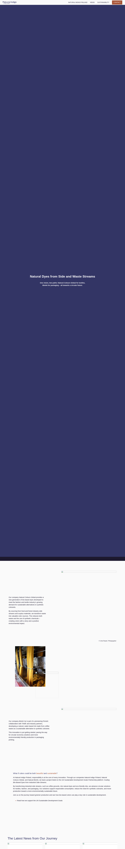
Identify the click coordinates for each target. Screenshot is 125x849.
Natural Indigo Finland (77, 2)
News (92, 2)
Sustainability (103, 2)
